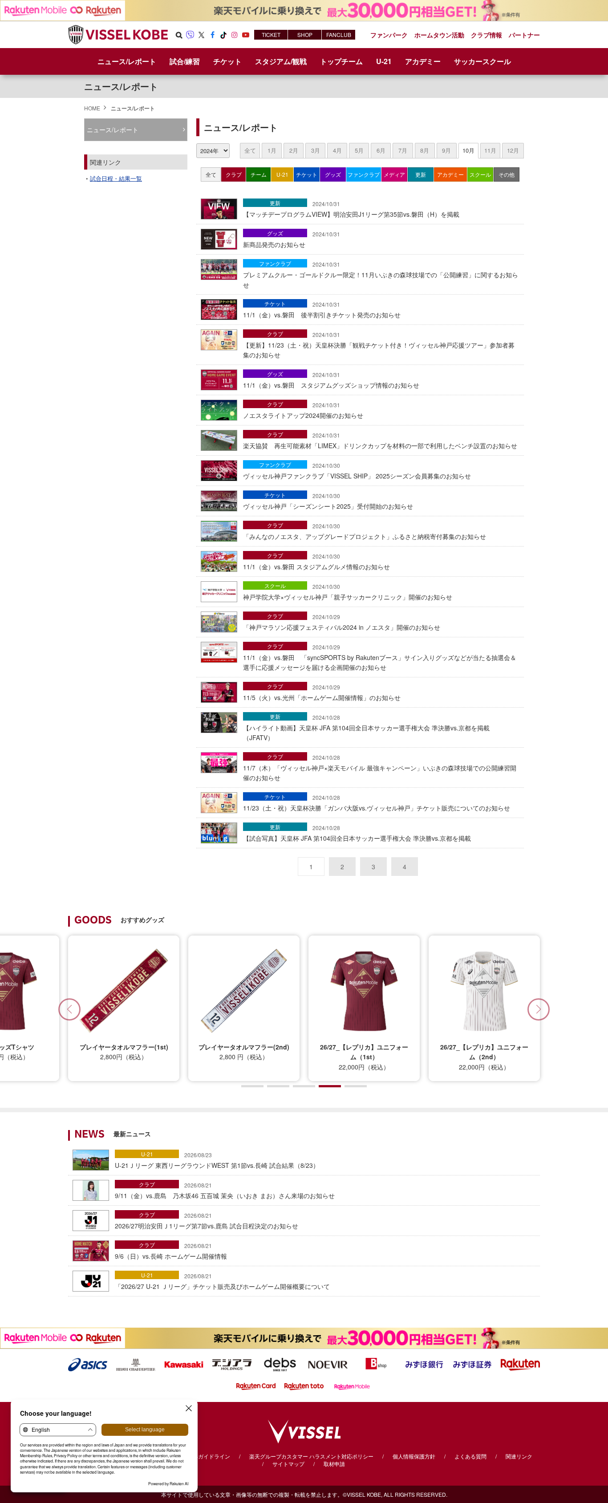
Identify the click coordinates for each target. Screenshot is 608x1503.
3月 (315, 150)
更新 (420, 174)
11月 (490, 150)
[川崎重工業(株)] (183, 1363)
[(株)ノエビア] (328, 1363)
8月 (424, 150)
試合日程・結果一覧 (116, 178)
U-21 (282, 174)
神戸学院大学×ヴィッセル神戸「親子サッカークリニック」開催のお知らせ (347, 592)
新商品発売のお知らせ (291, 239)
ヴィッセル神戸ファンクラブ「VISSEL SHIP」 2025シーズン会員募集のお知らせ (357, 471)
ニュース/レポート (126, 61)
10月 (468, 150)
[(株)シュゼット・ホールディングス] (135, 1363)
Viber (190, 34)
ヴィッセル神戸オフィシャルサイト (118, 35)
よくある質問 (470, 1456)
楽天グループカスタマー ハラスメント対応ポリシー (311, 1456)
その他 (507, 174)
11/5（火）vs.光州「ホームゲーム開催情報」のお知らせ (322, 692)
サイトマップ (288, 1463)
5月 (359, 150)
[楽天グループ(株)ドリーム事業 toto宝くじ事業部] (304, 1385)
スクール (480, 174)
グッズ (333, 174)
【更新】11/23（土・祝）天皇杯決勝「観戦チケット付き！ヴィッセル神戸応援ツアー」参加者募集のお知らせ (379, 345)
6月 (381, 150)
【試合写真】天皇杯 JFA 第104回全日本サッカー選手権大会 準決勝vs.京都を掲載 (357, 833)
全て (250, 150)
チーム (259, 174)
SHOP (304, 34)
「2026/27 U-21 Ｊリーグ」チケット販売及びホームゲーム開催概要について (222, 1281)
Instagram (234, 34)
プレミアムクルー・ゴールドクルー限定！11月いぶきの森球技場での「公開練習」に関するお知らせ (380, 274)
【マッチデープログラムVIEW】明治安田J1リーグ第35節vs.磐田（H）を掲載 (351, 209)
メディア (394, 174)
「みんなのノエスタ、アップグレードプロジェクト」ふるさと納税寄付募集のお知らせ (364, 531)
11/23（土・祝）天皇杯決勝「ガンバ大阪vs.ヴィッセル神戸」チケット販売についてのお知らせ (376, 803)
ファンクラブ (364, 174)
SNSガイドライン (208, 1456)
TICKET (271, 34)
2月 (293, 150)
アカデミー (450, 174)
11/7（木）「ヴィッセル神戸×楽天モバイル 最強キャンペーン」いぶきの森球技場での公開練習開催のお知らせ (379, 768)
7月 (402, 150)
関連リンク (519, 1456)
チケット (306, 174)
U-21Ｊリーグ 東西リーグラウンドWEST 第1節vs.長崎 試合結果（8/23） (217, 1160)
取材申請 (334, 1463)
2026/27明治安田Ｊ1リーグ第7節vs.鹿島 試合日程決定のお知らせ (206, 1220)
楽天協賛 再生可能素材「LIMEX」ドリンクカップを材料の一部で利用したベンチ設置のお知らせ (380, 440)
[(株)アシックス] (87, 1363)
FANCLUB (338, 34)
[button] (538, 1009)
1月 (272, 150)
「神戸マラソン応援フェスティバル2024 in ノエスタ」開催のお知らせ (341, 622)
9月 (446, 150)
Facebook (212, 34)
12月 (513, 150)
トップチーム (341, 61)
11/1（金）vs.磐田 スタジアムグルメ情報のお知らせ (316, 561)
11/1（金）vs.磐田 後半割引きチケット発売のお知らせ (322, 309)
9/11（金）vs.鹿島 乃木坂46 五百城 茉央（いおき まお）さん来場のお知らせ (225, 1190)
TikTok (223, 34)
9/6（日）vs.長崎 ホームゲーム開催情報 (171, 1251)
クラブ (234, 174)
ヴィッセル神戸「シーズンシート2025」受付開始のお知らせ (328, 501)
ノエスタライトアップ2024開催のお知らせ (303, 410)
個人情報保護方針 (414, 1456)
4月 (337, 150)
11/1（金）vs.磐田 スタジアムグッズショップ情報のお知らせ (331, 380)
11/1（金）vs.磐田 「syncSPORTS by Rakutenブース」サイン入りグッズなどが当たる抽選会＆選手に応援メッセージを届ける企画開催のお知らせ (379, 657)
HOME (92, 108)
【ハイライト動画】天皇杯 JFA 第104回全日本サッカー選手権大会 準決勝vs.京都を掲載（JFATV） (366, 727)
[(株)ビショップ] (376, 1363)
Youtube (245, 34)
